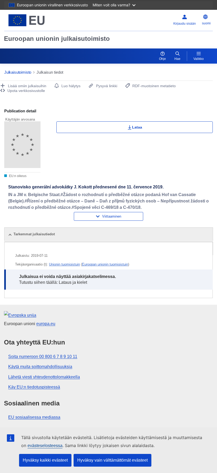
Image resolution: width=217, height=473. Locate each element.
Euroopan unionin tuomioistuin (105, 264)
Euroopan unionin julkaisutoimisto (57, 38)
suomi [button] (206, 23)
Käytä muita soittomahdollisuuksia (40, 366)
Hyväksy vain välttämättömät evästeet (112, 460)
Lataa (137, 127)
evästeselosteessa (45, 445)
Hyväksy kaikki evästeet (45, 460)
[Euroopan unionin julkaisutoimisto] (40, 20)
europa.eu (45, 323)
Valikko (198, 59)
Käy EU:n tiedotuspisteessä (34, 387)
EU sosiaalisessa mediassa (34, 417)
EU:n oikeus (17, 176)
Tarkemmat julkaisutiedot (34, 234)
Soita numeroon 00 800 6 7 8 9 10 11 (42, 356)
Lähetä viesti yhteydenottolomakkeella (44, 377)
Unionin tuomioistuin (64, 264)
